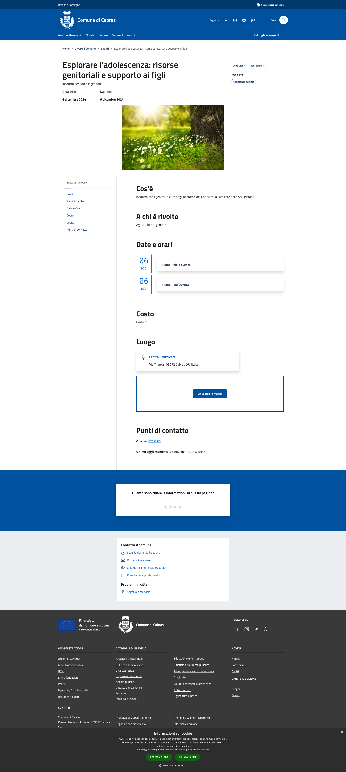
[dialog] (173, 750)
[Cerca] (283, 20)
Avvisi (235, 671)
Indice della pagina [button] (77, 182)
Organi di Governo (69, 658)
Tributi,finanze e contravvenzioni (194, 671)
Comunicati (238, 665)
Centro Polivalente (162, 356)
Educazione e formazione (189, 658)
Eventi (105, 48)
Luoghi (236, 689)
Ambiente (180, 677)
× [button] (342, 732)
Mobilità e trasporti (127, 698)
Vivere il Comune (85, 48)
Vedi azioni (256, 66)
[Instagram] (233, 19)
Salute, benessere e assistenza (192, 684)
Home (66, 48)
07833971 (154, 441)
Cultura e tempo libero (129, 665)
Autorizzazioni (182, 690)
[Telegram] (242, 19)
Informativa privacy (186, 724)
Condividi (238, 66)
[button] (173, 765)
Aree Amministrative (71, 665)
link (207, 749)
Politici (62, 684)
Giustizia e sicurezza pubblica (191, 665)
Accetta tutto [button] (159, 757)
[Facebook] (224, 19)
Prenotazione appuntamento (133, 717)
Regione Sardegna (69, 5)
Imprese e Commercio (129, 676)
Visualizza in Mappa (210, 393)
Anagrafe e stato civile (129, 658)
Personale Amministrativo (74, 690)
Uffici (61, 671)
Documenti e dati (68, 696)
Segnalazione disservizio (131, 724)
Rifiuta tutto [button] (187, 756)
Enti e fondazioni (68, 677)
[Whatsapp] (251, 19)
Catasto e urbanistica (129, 687)
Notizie (236, 658)
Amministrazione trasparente (192, 717)
